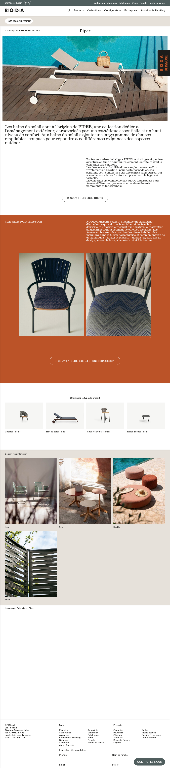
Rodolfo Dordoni (30, 30)
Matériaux (111, 3)
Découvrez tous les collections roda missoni (85, 361)
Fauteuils (118, 732)
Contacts (10, 3)
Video (135, 3)
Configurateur (112, 10)
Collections (94, 10)
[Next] (135, 296)
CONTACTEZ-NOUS (149, 762)
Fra (27, 2)
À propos (64, 735)
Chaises (117, 735)
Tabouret (118, 737)
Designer (64, 740)
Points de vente (157, 3)
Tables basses (149, 732)
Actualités (99, 3)
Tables (145, 730)
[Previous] (102, 296)
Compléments (149, 737)
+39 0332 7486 (16, 732)
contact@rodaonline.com (18, 735)
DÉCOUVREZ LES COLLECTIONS (85, 198)
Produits (79, 10)
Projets (143, 3)
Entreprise (130, 10)
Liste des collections (19, 21)
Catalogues (124, 3)
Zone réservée (66, 745)
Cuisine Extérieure (151, 735)
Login (19, 3)
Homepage (10, 608)
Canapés (118, 730)
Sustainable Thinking (152, 10)
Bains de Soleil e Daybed (121, 741)
